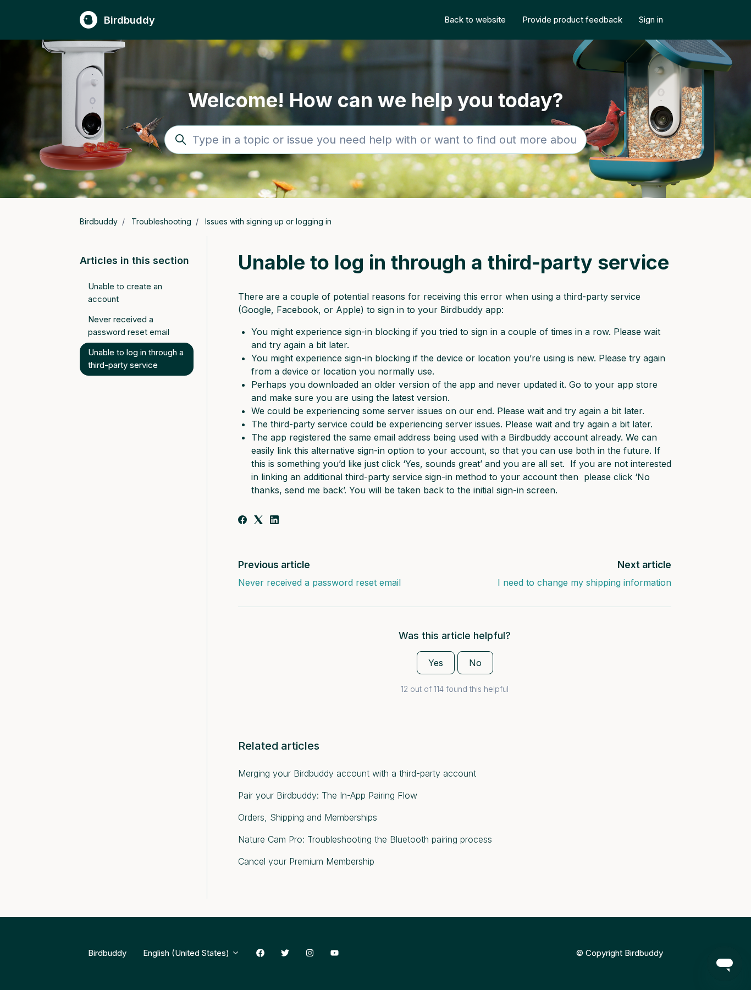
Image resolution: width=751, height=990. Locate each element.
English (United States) (187, 953)
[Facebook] (242, 520)
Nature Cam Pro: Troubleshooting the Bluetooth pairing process (365, 839)
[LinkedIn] (274, 520)
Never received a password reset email (319, 582)
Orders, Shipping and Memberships (307, 817)
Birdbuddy (99, 221)
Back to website (475, 19)
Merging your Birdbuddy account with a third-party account (357, 773)
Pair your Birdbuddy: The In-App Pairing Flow (327, 795)
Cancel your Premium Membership (306, 861)
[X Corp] (258, 520)
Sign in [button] (651, 19)
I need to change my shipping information (584, 582)
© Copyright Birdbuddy (619, 952)
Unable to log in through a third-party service (136, 358)
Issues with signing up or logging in (268, 221)
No (475, 662)
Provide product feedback (572, 19)
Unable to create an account (125, 292)
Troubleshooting (161, 221)
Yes (435, 662)
